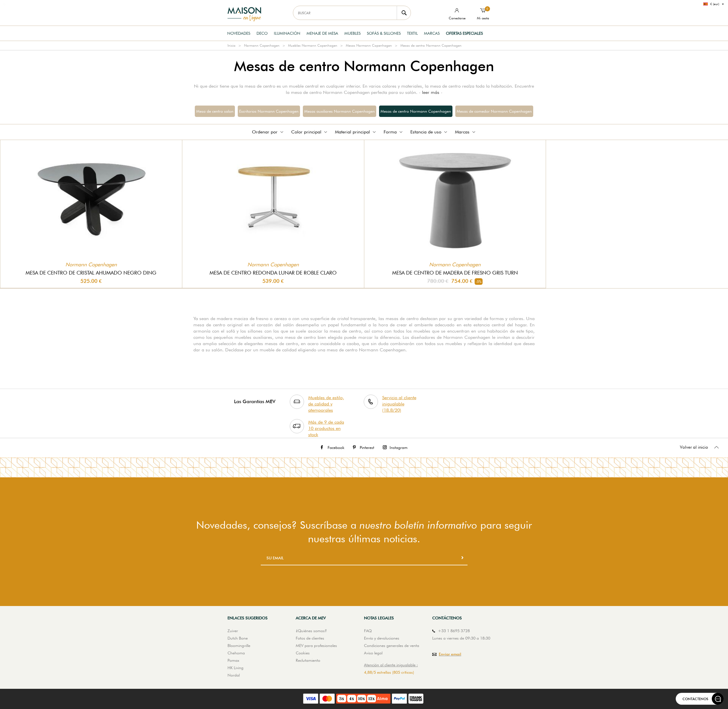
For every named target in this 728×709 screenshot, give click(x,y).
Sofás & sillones (384, 33)
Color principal (306, 132)
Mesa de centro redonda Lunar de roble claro (273, 273)
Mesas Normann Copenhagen (369, 45)
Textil (412, 33)
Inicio (231, 45)
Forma (390, 132)
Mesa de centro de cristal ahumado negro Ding (91, 273)
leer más (430, 92)
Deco (262, 33)
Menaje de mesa (322, 33)
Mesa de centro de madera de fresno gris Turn (455, 273)
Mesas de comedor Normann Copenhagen (494, 111)
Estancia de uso (425, 132)
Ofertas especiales (464, 33)
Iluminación (287, 33)
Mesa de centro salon (214, 111)
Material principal (352, 132)
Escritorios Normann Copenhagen (269, 111)
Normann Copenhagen (262, 45)
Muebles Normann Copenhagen (312, 45)
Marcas (432, 33)
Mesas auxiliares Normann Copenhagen (339, 111)
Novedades (238, 33)
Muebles (352, 33)
